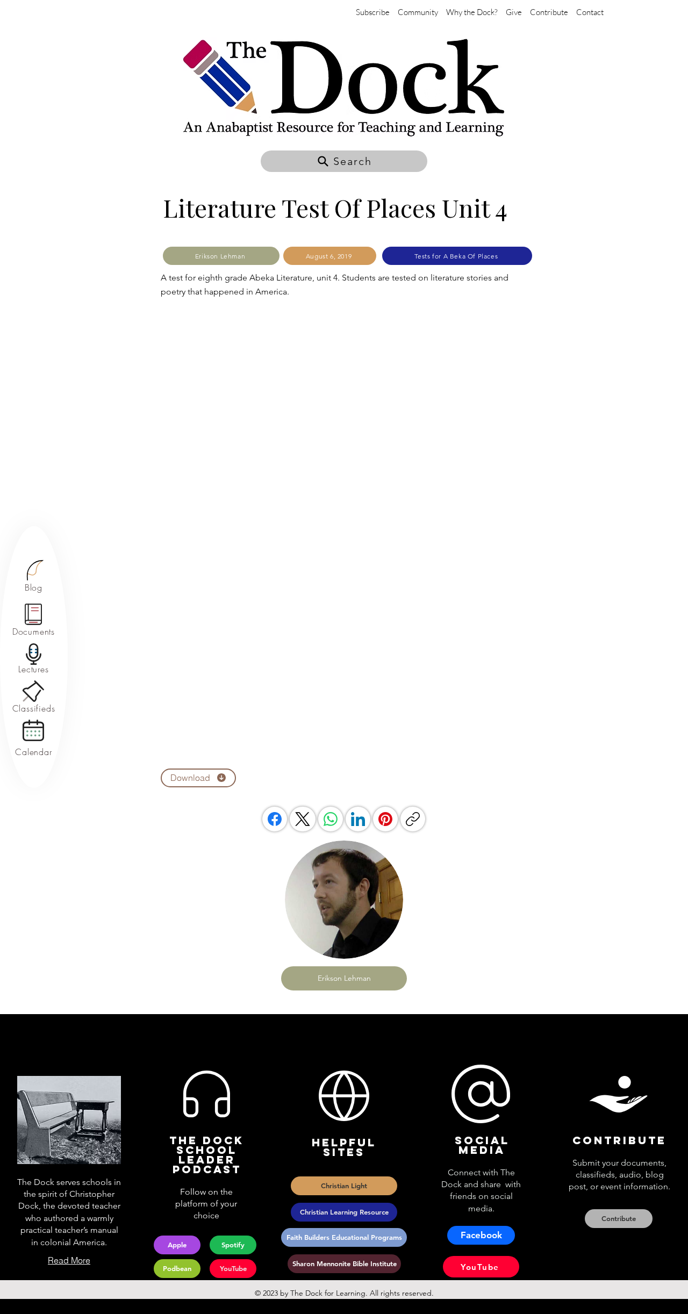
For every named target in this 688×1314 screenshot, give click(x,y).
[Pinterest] (385, 819)
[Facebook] (274, 819)
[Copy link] (412, 819)
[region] (33, 576)
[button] (344, 161)
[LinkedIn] (358, 819)
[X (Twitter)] (303, 819)
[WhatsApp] (330, 819)
